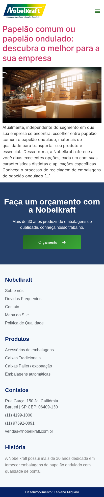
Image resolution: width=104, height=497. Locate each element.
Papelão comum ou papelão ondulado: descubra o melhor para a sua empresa (51, 43)
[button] (97, 11)
